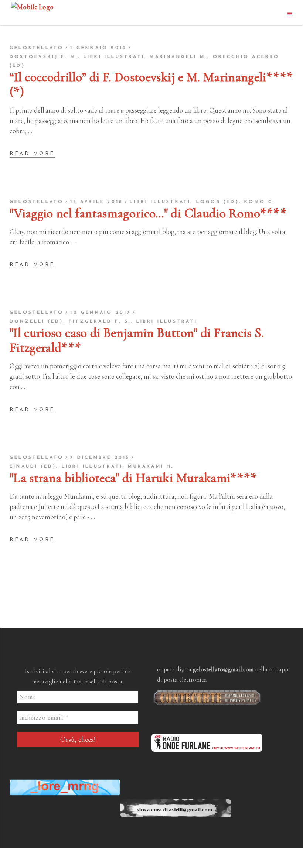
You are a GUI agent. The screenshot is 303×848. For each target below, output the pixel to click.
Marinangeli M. (178, 57)
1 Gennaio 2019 (98, 48)
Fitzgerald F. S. (100, 321)
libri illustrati (114, 57)
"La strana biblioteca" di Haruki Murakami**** (133, 478)
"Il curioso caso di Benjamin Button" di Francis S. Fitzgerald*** (137, 340)
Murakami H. (151, 466)
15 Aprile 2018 (96, 202)
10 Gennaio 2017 (100, 312)
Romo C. (259, 202)
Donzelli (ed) (37, 321)
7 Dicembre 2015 (100, 457)
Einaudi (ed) (33, 466)
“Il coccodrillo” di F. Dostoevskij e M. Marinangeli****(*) (151, 84)
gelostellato (37, 48)
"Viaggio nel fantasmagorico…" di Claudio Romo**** (148, 213)
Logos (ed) (217, 202)
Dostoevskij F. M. (44, 57)
